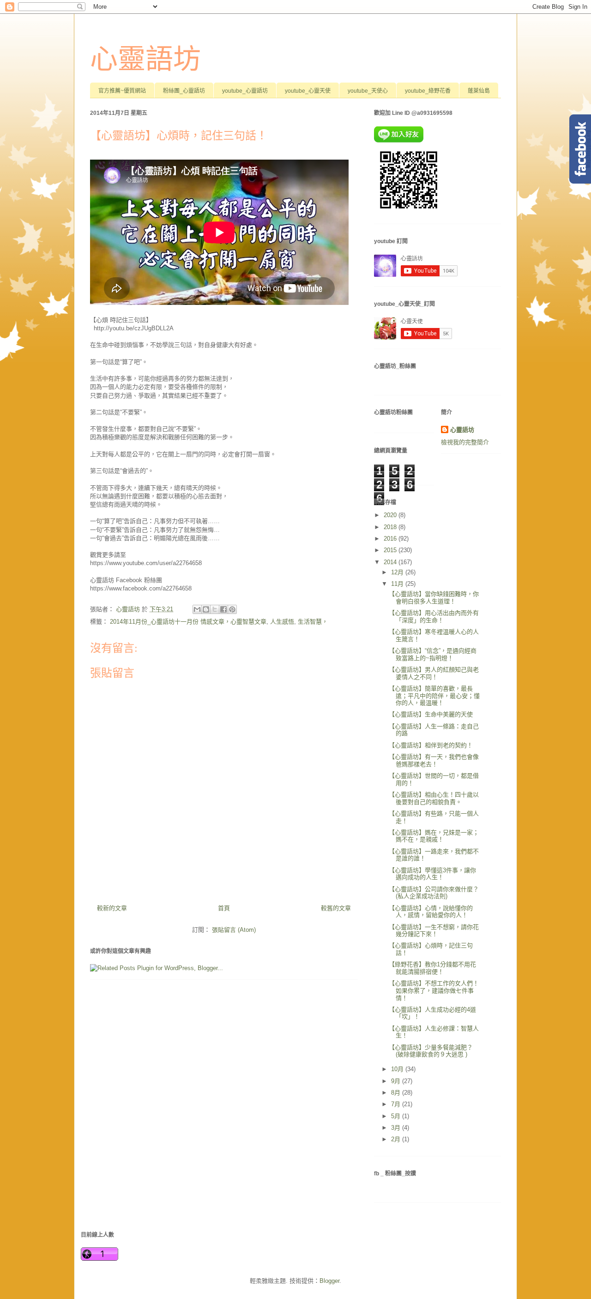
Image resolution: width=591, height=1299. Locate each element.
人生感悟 (282, 621)
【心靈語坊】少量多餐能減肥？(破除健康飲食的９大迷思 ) (431, 1051)
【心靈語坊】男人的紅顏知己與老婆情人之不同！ (434, 673)
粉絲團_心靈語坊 (184, 91)
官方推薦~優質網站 (122, 91)
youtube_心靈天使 (308, 91)
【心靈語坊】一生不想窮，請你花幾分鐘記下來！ (434, 931)
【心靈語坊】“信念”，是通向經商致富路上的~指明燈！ (432, 654)
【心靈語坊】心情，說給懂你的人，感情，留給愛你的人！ (431, 912)
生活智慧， (313, 621)
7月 (396, 1104)
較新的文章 (112, 908)
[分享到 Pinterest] (232, 609)
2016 (391, 538)
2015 (391, 550)
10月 (398, 1069)
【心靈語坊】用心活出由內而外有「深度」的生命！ (434, 616)
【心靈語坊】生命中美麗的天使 (431, 714)
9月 (396, 1081)
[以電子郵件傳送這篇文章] (197, 609)
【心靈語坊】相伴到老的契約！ (431, 745)
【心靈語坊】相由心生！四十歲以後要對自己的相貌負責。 (434, 798)
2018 (391, 527)
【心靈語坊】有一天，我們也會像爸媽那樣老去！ (434, 760)
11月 (398, 583)
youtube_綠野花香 (428, 91)
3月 (396, 1127)
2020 (391, 515)
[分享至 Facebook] (223, 609)
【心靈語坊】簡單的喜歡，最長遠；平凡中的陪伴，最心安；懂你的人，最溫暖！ (434, 695)
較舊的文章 (336, 908)
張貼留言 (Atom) (234, 929)
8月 (396, 1092)
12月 (398, 572)
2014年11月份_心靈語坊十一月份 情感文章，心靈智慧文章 (188, 621)
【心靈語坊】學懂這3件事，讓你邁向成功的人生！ (432, 874)
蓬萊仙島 (479, 91)
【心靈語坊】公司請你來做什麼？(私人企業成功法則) (434, 893)
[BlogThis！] (206, 609)
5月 (396, 1116)
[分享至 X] (214, 609)
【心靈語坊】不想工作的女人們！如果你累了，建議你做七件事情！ (434, 990)
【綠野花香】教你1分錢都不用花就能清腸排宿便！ (432, 968)
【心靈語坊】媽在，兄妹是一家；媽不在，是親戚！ (434, 836)
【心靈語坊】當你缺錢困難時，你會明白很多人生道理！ (434, 597)
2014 (391, 562)
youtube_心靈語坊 (245, 91)
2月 (396, 1139)
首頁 (224, 908)
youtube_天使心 (368, 91)
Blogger (329, 1280)
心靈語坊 (145, 59)
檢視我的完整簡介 (465, 442)
